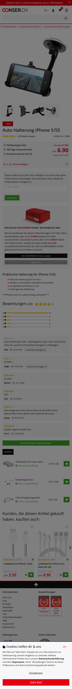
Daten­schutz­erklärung (51, 658)
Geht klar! (36, 682)
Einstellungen (36, 672)
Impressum (18, 661)
